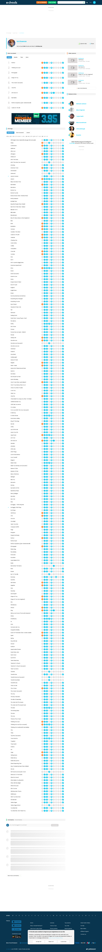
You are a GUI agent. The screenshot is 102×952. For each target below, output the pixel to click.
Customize (63, 941)
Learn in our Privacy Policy (56, 938)
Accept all (38, 941)
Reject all (51, 941)
